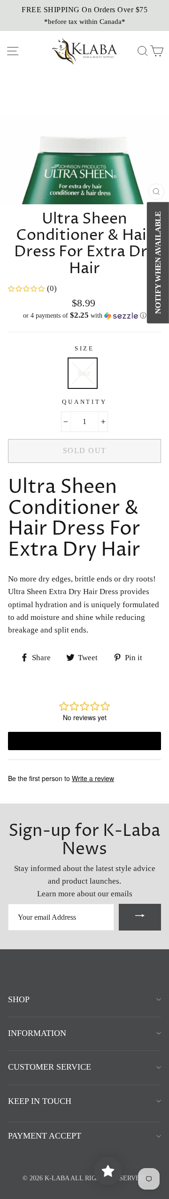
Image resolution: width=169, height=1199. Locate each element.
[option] (84, 15)
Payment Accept (44, 1135)
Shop (19, 999)
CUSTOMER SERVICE (49, 1067)
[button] (84, 315)
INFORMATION (37, 1033)
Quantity (84, 402)
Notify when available (158, 262)
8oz (84, 373)
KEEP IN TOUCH (39, 1101)
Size (84, 348)
